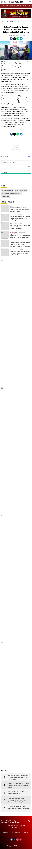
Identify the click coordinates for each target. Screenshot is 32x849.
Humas (10, 35)
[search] (2, 2)
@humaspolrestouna (21, 190)
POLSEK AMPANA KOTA (13, 21)
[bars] (29, 2)
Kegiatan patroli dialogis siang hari (11, 193)
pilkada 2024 (5, 196)
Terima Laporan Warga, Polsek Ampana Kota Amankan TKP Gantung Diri (18, 808)
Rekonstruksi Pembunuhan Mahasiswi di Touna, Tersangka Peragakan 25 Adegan (18, 785)
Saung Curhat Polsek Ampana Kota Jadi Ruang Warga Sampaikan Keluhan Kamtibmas (20, 226)
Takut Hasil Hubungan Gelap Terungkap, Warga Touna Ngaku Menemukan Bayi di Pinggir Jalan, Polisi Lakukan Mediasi (17, 800)
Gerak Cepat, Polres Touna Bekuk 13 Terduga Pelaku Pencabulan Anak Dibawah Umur (18, 777)
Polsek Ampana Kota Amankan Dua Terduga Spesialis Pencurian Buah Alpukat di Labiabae (20, 253)
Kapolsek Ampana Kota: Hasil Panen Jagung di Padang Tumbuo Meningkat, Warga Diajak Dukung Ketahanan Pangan (20, 244)
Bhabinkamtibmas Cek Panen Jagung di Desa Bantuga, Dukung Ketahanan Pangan (19, 209)
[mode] (5, 2)
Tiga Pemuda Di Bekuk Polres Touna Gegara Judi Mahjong (18, 792)
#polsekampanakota (7, 190)
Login (29, 156)
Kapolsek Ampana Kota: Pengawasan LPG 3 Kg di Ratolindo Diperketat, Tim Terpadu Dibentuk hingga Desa (20, 235)
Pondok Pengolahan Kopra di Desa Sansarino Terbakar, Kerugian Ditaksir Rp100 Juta (20, 218)
